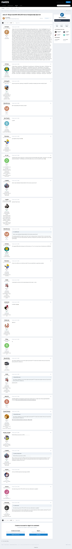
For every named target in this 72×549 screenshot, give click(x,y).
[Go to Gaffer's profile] (6, 285)
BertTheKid (6, 118)
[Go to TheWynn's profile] (64, 35)
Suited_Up (6, 320)
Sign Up (68, 2)
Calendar (7, 8)
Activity (21, 5)
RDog (6, 339)
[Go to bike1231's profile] (6, 401)
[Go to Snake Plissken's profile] (6, 416)
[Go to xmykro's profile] (6, 474)
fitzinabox (6, 136)
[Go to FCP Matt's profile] (4, 18)
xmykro (7, 469)
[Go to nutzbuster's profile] (6, 307)
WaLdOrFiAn (7, 358)
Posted (15, 26)
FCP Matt (8, 17)
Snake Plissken (6, 411)
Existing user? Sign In (60, 2)
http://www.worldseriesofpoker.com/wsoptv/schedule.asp (26, 399)
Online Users (17, 8)
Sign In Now (38, 534)
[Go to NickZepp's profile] (6, 508)
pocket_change (6, 432)
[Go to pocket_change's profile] (6, 437)
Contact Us (36, 547)
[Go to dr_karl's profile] (6, 160)
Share (41, 18)
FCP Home (4, 5)
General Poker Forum (15, 18)
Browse (16, 5)
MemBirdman (7, 103)
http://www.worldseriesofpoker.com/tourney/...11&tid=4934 (22, 419)
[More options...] (51, 27)
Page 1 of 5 (18, 22)
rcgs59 (6, 199)
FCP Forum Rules (58, 20)
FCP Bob (7, 64)
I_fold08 (7, 180)
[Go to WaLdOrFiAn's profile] (6, 363)
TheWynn (67, 34)
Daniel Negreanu (10, 5)
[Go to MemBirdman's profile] (6, 108)
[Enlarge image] (22, 138)
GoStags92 (6, 81)
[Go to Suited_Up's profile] (6, 325)
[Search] (69, 5)
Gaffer (6, 280)
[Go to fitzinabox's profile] (6, 141)
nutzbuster (6, 302)
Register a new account (15, 534)
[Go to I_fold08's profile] (6, 185)
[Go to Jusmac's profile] (6, 492)
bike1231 (7, 396)
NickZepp (7, 502)
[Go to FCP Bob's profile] (6, 69)
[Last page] (13, 23)
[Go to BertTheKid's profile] (6, 123)
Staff (12, 8)
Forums (3, 8)
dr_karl (6, 155)
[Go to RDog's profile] (6, 345)
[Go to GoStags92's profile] (6, 87)
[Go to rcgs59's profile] (6, 206)
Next (11, 22)
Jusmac (7, 486)
